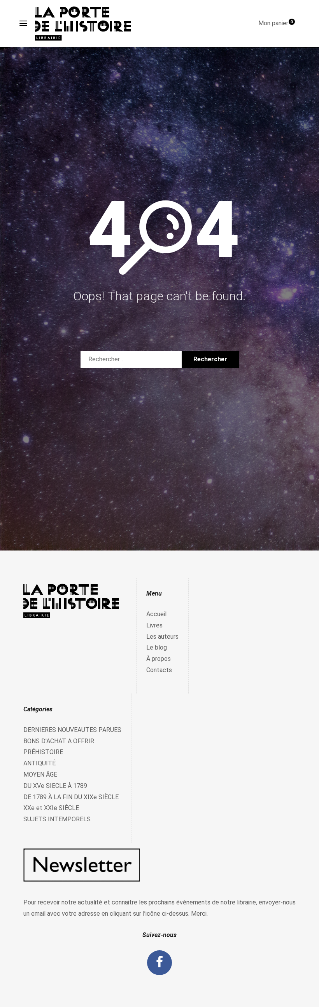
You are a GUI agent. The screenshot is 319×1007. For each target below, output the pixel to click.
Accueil (156, 614)
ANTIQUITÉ (39, 763)
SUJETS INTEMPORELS (57, 819)
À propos (158, 658)
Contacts (159, 670)
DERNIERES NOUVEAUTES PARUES (72, 729)
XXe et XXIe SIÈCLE (51, 808)
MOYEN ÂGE (40, 774)
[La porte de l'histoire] (86, 23)
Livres (154, 625)
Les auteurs (162, 636)
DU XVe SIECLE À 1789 (55, 785)
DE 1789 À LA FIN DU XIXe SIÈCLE (71, 797)
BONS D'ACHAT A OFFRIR (58, 741)
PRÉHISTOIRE (43, 752)
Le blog (156, 647)
